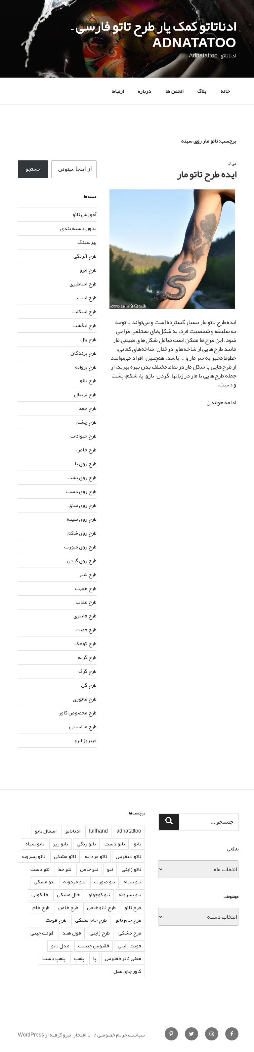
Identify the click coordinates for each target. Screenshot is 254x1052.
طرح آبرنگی (85, 256)
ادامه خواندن (221, 402)
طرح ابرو (88, 270)
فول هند (71, 933)
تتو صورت (104, 881)
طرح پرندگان (83, 353)
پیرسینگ (87, 242)
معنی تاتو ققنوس (123, 958)
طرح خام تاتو (128, 920)
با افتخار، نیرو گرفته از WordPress (54, 1035)
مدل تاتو (60, 945)
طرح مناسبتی (83, 726)
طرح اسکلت (84, 311)
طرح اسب (87, 297)
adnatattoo (128, 831)
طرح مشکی (129, 933)
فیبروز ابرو (85, 740)
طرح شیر (88, 574)
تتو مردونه (74, 881)
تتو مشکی (44, 881)
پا (94, 958)
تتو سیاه (132, 881)
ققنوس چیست (93, 945)
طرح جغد (87, 408)
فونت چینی (42, 933)
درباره (144, 91)
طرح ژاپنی (100, 933)
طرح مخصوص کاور (78, 712)
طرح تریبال (85, 394)
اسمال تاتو (46, 831)
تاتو (137, 843)
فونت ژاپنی (129, 945)
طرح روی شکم (82, 533)
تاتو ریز (60, 843)
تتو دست (40, 869)
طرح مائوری (85, 699)
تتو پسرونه (130, 894)
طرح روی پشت (82, 477)
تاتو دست (115, 843)
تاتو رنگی (86, 843)
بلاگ (201, 91)
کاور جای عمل (127, 971)
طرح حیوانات (83, 436)
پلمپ (79, 958)
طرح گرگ (87, 671)
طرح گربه (87, 657)
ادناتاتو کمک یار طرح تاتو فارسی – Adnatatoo (153, 34)
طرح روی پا (86, 463)
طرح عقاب (86, 602)
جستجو (32, 169)
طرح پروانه (86, 367)
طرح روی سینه (82, 519)
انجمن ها (174, 91)
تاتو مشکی (65, 856)
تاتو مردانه (96, 856)
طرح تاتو (88, 380)
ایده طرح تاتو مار (207, 174)
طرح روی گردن (82, 560)
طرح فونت (86, 629)
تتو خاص (89, 869)
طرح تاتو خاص (101, 907)
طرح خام (41, 907)
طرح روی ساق (82, 505)
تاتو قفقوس (128, 856)
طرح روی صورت (80, 547)
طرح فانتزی (85, 615)
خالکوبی (39, 894)
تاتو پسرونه (33, 856)
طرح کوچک (85, 643)
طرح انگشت (84, 325)
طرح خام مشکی (91, 920)
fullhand (98, 831)
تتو (110, 869)
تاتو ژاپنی (131, 869)
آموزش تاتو (84, 214)
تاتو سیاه (34, 843)
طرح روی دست (81, 491)
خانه (225, 91)
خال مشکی (68, 894)
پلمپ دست (53, 958)
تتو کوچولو (99, 894)
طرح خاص (86, 449)
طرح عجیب (86, 588)
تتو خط (64, 869)
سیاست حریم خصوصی (121, 1035)
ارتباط (118, 91)
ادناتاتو (72, 831)
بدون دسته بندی (78, 228)
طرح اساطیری (83, 284)
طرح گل (89, 685)
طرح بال (88, 339)
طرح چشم (86, 422)
